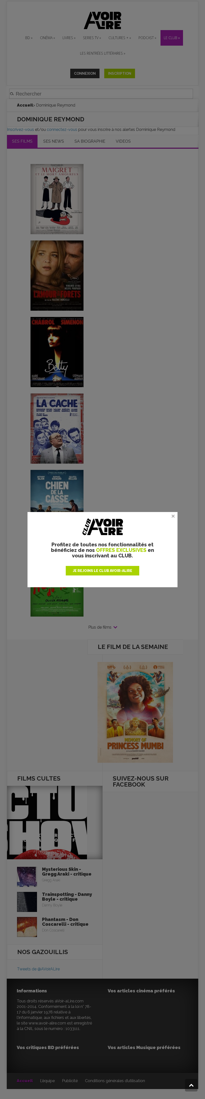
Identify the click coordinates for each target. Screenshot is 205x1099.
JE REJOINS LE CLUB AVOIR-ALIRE (102, 571)
